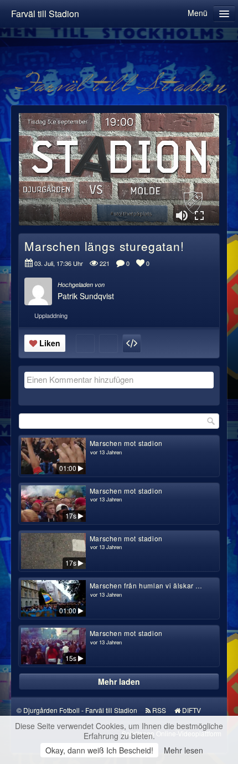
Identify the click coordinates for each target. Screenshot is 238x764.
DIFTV (191, 710)
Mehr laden (119, 681)
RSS (159, 710)
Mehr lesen (183, 750)
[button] (181, 215)
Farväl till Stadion (45, 13)
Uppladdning (51, 315)
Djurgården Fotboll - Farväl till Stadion (80, 710)
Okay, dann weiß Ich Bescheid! (99, 750)
